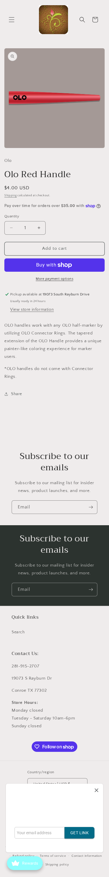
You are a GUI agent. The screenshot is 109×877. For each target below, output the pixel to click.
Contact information (87, 856)
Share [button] (16, 394)
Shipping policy (57, 864)
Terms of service (53, 856)
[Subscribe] (90, 507)
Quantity (11, 216)
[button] (11, 19)
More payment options (54, 279)
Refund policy (23, 856)
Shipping (10, 195)
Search (18, 632)
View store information (32, 309)
